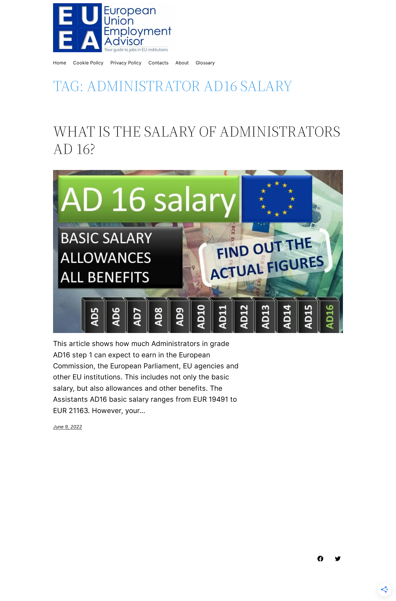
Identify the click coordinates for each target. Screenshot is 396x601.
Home (59, 63)
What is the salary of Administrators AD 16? (196, 140)
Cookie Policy (88, 63)
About (182, 63)
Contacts (158, 63)
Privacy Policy (125, 63)
